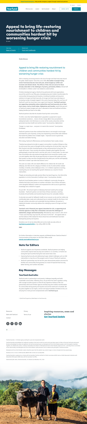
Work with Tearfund (11, 314)
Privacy (26, 311)
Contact (79, 5)
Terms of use (27, 314)
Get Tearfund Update (54, 316)
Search (73, 5)
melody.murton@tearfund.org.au (29, 239)
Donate (76, 9)
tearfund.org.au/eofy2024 (27, 224)
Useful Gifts (65, 9)
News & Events (11, 50)
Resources (9, 311)
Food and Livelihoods (28, 50)
